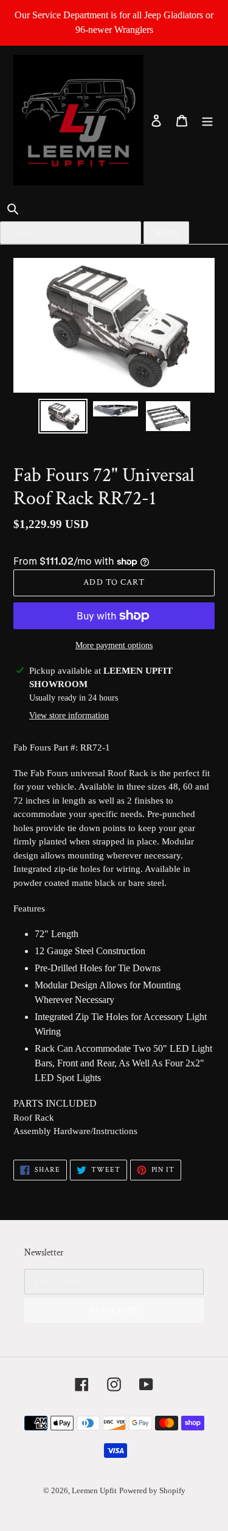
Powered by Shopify (152, 1490)
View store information (69, 715)
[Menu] (207, 120)
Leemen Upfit (94, 1490)
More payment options (114, 645)
